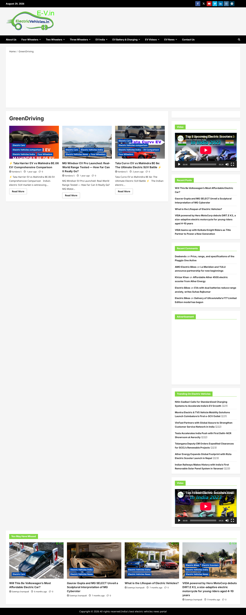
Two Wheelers (54, 39)
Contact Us (188, 39)
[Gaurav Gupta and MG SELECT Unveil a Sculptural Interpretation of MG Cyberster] (94, 560)
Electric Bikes (182, 287)
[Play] (179, 164)
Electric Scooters (210, 565)
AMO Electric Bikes (185, 266)
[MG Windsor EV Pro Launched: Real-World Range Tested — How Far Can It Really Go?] (87, 142)
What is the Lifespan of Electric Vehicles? (198, 209)
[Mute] (227, 164)
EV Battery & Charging (125, 39)
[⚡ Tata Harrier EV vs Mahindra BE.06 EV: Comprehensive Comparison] (34, 142)
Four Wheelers (29, 39)
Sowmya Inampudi (20, 591)
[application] (206, 150)
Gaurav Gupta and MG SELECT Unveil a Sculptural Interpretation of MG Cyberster (92, 587)
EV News (169, 39)
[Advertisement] (123, 80)
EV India (100, 39)
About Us (11, 39)
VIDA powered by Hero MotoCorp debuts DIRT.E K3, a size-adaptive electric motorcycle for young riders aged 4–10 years (205, 219)
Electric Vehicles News (77, 154)
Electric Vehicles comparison (27, 149)
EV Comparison (151, 149)
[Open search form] (239, 39)
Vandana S (17, 171)
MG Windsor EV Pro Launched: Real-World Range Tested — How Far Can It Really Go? (86, 167)
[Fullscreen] (232, 164)
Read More (19, 192)
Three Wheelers (79, 39)
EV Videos (151, 39)
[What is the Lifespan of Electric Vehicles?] (152, 560)
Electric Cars (19, 145)
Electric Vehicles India (24, 154)
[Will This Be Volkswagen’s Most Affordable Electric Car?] (36, 560)
